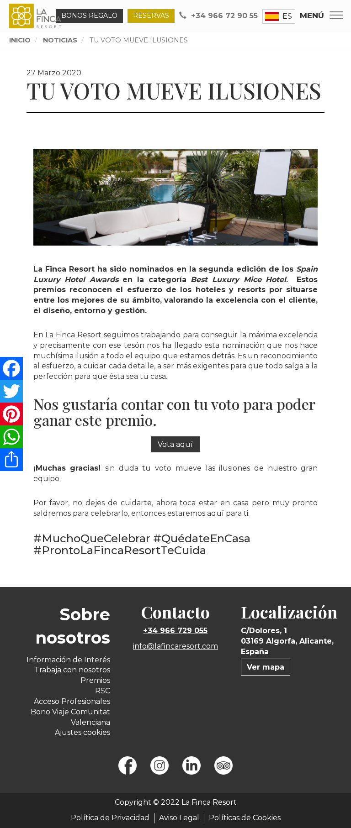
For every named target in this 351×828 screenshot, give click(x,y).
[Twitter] (11, 391)
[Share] (11, 459)
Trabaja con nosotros (72, 670)
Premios (95, 680)
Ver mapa (265, 667)
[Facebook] (11, 368)
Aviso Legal (179, 817)
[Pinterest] (11, 414)
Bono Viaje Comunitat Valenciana (70, 717)
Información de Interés (68, 659)
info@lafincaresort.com (175, 646)
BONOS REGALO (89, 15)
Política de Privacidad (110, 817)
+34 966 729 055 (175, 630)
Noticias (60, 40)
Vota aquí (175, 444)
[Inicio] (37, 16)
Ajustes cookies (82, 732)
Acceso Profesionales (72, 701)
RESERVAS (151, 15)
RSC (102, 691)
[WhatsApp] (11, 436)
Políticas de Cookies (245, 817)
